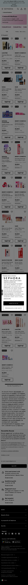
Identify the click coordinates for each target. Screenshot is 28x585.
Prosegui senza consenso (9, 275)
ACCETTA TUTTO (13, 303)
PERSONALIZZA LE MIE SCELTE (13, 308)
